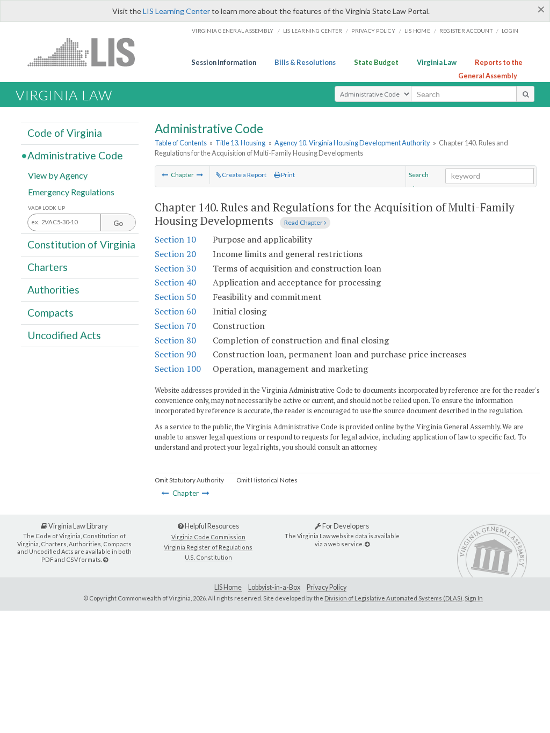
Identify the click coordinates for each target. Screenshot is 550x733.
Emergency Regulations (71, 191)
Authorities (53, 289)
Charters (47, 267)
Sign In (474, 598)
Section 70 (175, 326)
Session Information (223, 62)
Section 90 (175, 354)
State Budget (376, 62)
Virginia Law (437, 62)
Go (118, 223)
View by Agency (58, 175)
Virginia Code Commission (208, 536)
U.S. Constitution (208, 557)
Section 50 (175, 297)
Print (287, 175)
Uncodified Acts (64, 335)
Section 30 (175, 268)
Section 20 (175, 254)
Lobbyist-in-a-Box (274, 587)
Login (510, 30)
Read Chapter (304, 222)
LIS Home (228, 587)
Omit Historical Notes (267, 480)
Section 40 (175, 282)
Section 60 (175, 311)
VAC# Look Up (46, 208)
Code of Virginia (64, 133)
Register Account (466, 30)
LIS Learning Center (176, 11)
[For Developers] (367, 543)
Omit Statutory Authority (189, 480)
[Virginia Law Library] (105, 559)
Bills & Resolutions (305, 62)
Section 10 (175, 239)
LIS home (417, 30)
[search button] (525, 94)
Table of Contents (181, 142)
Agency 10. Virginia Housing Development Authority (352, 142)
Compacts (50, 312)
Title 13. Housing (240, 142)
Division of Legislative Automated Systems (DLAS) (393, 598)
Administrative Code (75, 155)
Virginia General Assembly (232, 30)
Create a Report (243, 175)
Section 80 (175, 340)
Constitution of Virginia (81, 244)
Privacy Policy (373, 30)
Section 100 (178, 369)
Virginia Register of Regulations (208, 547)
